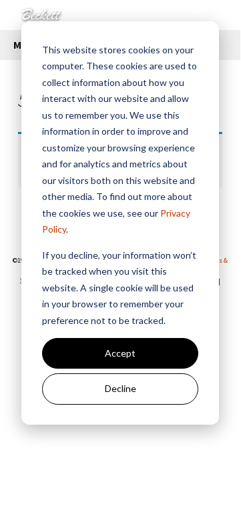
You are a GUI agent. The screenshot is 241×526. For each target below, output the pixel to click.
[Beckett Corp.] (120, 15)
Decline (120, 388)
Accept (120, 353)
